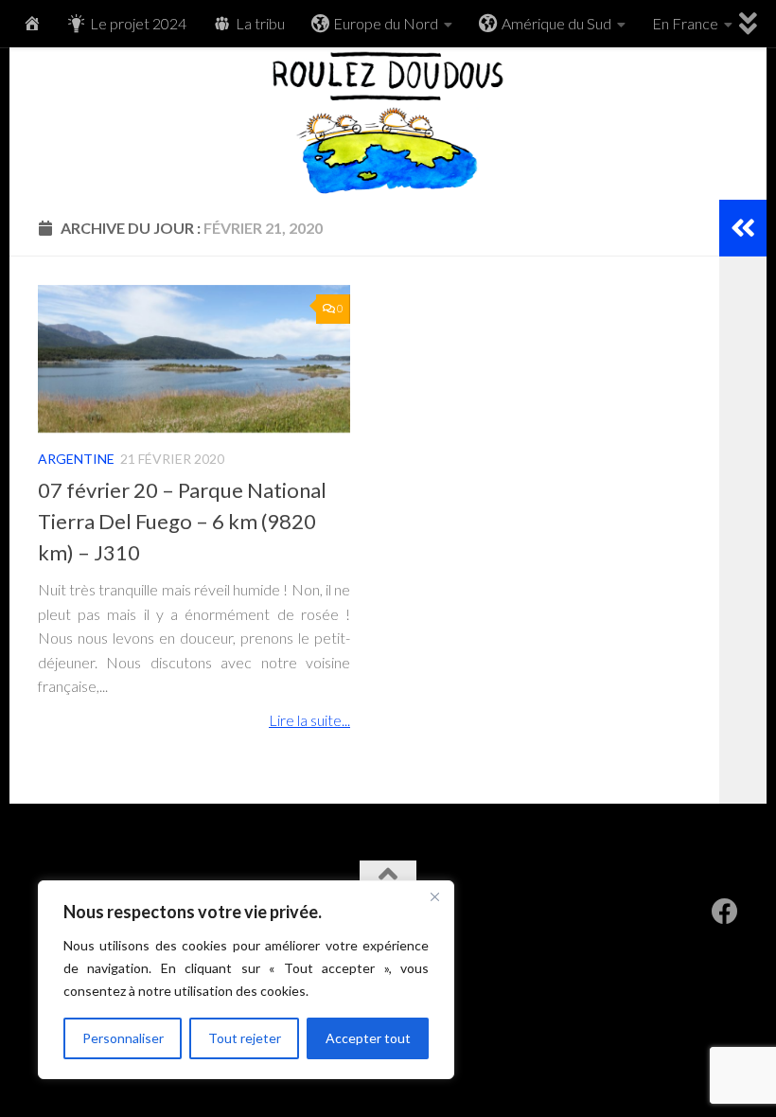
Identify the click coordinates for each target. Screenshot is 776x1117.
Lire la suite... (309, 720)
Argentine (76, 459)
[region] (246, 979)
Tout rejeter (244, 1038)
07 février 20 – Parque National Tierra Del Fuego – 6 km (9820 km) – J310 (182, 521)
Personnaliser (123, 1038)
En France (685, 23)
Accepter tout (368, 1038)
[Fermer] (434, 896)
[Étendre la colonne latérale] (743, 228)
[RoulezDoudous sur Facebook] (725, 911)
